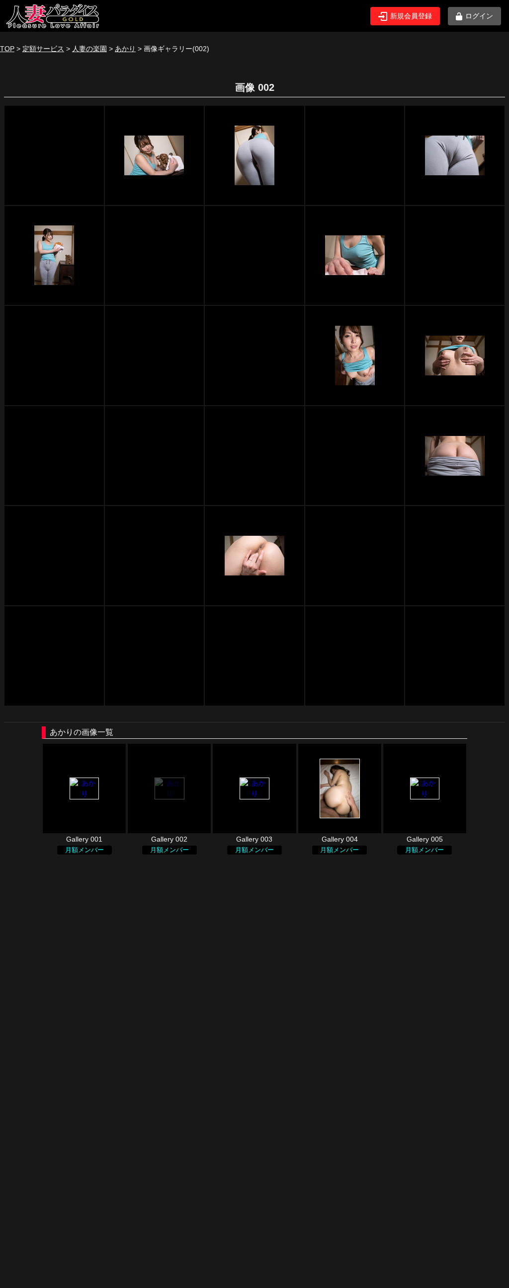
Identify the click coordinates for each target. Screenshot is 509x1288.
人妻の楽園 (89, 49)
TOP (7, 49)
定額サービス (43, 49)
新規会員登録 (411, 16)
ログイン (479, 16)
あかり (125, 49)
